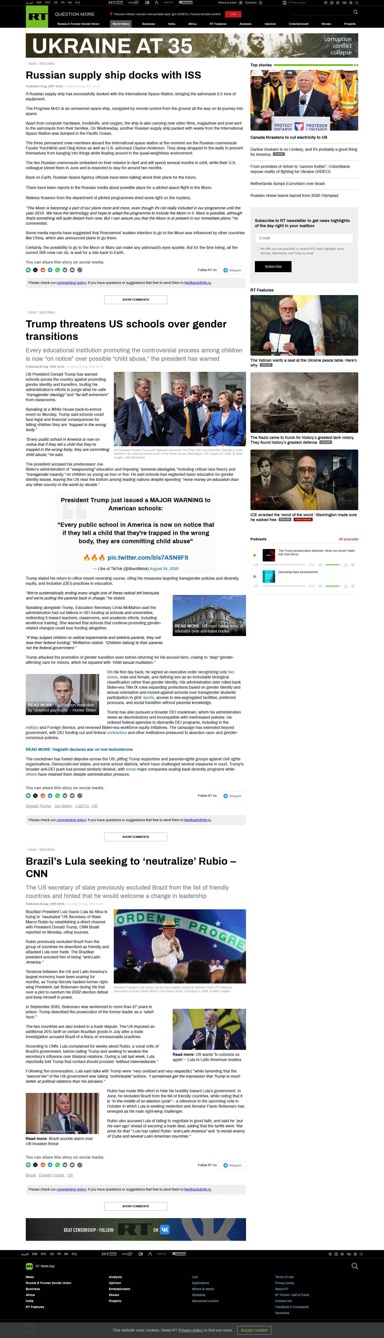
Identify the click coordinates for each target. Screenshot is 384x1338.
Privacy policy (284, 1283)
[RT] (115, 3)
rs (66, 1254)
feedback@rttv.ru (197, 283)
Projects (350, 24)
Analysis (245, 24)
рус (43, 1254)
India (171, 24)
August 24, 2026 (164, 569)
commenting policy (71, 283)
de (52, 1254)
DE (56, 2)
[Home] (37, 17)
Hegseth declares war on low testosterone (79, 749)
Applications (200, 1283)
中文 (77, 2)
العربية (29, 2)
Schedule (198, 1295)
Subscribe (273, 266)
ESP (39, 2)
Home (32, 63)
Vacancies (282, 1313)
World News (121, 24)
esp (35, 1254)
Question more (74, 14)
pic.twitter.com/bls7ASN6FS (148, 557)
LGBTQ (82, 806)
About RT (281, 1289)
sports (148, 697)
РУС (48, 2)
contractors (117, 732)
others (31, 774)
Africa (192, 24)
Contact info (283, 1301)
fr (59, 1254)
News (30, 1277)
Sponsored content (205, 1301)
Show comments (135, 299)
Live (195, 1277)
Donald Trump (38, 806)
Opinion (270, 24)
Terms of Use (284, 1277)
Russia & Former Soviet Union (78, 24)
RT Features (218, 24)
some (131, 769)
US (94, 806)
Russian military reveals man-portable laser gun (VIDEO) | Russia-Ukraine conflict (167, 14)
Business (148, 24)
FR (63, 2)
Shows (326, 24)
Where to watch (203, 1289)
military (32, 727)
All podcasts (348, 539)
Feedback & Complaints (292, 1307)
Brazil (31, 1175)
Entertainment (298, 24)
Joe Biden (63, 806)
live (233, 14)
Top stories (261, 65)
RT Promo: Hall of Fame (292, 1295)
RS (70, 2)
